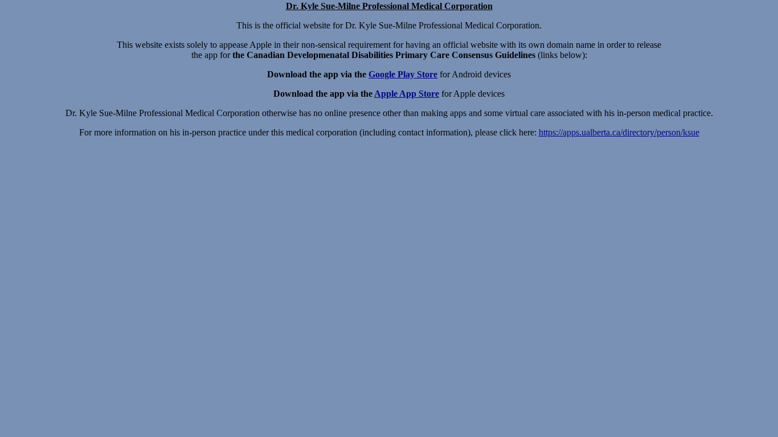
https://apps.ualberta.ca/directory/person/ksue (619, 132)
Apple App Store (406, 93)
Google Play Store (402, 74)
